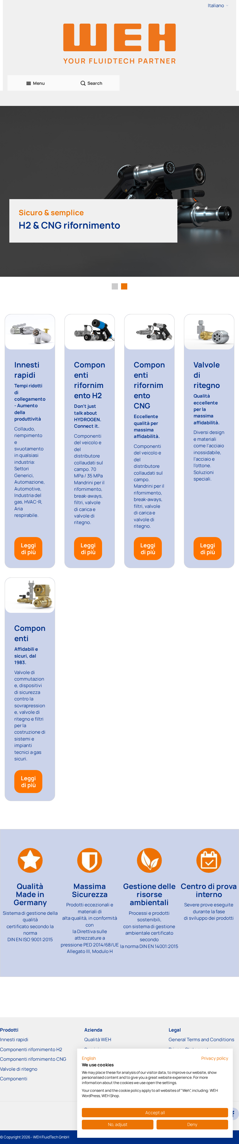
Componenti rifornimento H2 (31, 1049)
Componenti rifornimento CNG (33, 1059)
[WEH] (119, 43)
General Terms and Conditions (201, 1039)
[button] (218, 5)
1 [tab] (115, 286)
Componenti (13, 1078)
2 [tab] (124, 286)
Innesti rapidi (14, 1039)
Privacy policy (214, 1058)
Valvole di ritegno (18, 1069)
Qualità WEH (97, 1039)
